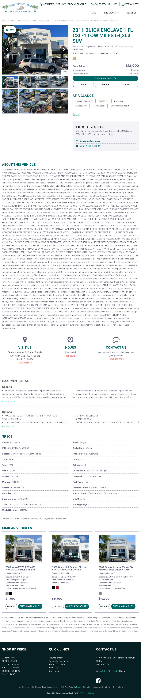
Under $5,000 (8, 657)
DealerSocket (80, 687)
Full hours (70, 356)
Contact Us (54, 671)
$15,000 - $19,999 (10, 667)
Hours (122, 671)
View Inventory (56, 657)
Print (127, 84)
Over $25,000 (8, 674)
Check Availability (105, 78)
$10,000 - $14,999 (10, 664)
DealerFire (64, 687)
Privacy (83, 693)
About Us (131, 13)
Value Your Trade (57, 664)
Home (93, 13)
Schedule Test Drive (58, 661)
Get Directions (25, 362)
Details (11, 606)
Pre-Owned (110, 13)
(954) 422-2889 (116, 359)
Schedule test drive (90, 141)
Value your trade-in (90, 145)
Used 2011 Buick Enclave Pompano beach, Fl (29, 20)
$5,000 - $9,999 (9, 661)
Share (105, 84)
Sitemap (91, 693)
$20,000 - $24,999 (11, 671)
